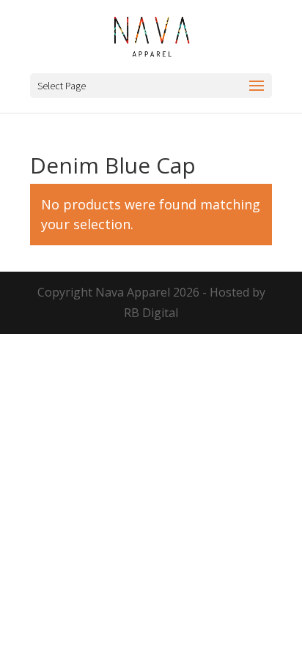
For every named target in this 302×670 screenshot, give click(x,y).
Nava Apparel (132, 292)
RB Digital (151, 313)
